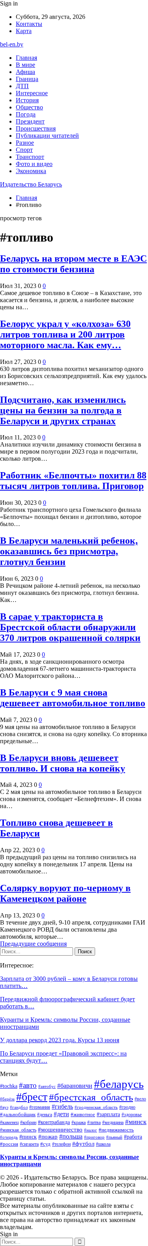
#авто (28, 1085)
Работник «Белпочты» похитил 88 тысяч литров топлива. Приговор (73, 480)
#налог (90, 1130)
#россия (9, 1144)
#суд (45, 1144)
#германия (39, 1107)
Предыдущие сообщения (33, 943)
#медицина (113, 1122)
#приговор (94, 1137)
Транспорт (30, 156)
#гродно (127, 1107)
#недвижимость (116, 1130)
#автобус (47, 1086)
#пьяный (114, 1137)
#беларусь (119, 1084)
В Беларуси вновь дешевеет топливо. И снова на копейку (62, 763)
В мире (25, 64)
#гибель (62, 1106)
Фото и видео (34, 164)
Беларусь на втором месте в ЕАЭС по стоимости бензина (73, 263)
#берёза (7, 1098)
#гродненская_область (96, 1107)
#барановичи (74, 1085)
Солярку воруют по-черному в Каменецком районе (65, 893)
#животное (83, 1114)
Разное (25, 142)
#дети (61, 1114)
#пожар (48, 1136)
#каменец (9, 1122)
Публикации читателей (47, 135)
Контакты (29, 23)
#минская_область (18, 1130)
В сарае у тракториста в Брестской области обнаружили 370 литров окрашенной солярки (70, 627)
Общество (29, 107)
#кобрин (28, 1122)
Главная (26, 57)
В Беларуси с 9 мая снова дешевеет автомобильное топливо (72, 697)
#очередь (9, 1137)
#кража (78, 1122)
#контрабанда (54, 1122)
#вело (140, 1099)
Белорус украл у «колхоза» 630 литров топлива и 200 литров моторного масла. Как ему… (65, 334)
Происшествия (36, 128)
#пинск (28, 1136)
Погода (26, 114)
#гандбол (19, 1107)
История (27, 100)
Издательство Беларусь (31, 184)
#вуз (4, 1107)
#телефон (61, 1144)
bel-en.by (11, 44)
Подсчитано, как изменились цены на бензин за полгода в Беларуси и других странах (63, 410)
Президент (30, 121)
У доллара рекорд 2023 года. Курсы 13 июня (59, 1040)
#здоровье (132, 1114)
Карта (24, 31)
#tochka (8, 1086)
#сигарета (29, 1144)
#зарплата (108, 1114)
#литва (94, 1122)
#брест (31, 1097)
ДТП (22, 86)
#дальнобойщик (18, 1114)
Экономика (31, 171)
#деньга (44, 1114)
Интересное (32, 93)
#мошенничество (60, 1129)
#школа (103, 1144)
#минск (135, 1122)
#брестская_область (91, 1097)
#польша (70, 1136)
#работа (133, 1136)
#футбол (83, 1144)
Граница (27, 79)
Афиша (25, 71)
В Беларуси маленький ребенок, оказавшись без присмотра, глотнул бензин (69, 551)
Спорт (24, 149)
